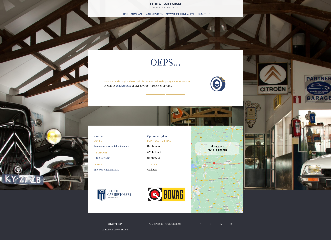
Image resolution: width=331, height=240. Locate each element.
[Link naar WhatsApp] (210, 224)
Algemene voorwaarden (115, 229)
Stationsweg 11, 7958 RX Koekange (112, 146)
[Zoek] (208, 14)
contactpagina (123, 85)
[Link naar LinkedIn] (221, 224)
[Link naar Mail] (231, 224)
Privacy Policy (115, 223)
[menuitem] (125, 14)
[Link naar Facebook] (200, 224)
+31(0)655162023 (102, 157)
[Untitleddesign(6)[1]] (165, 5)
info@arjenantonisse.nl (106, 169)
